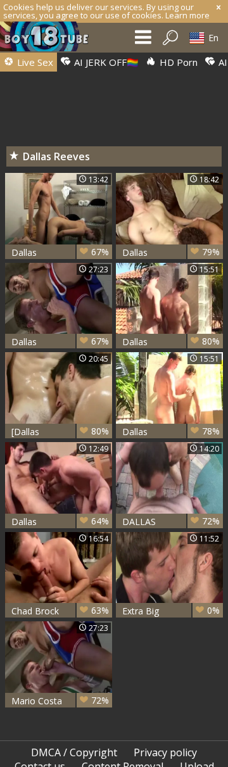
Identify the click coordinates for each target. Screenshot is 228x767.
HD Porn (177, 62)
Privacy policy (165, 752)
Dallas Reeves (60, 521)
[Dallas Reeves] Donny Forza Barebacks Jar (60, 431)
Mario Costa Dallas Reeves (60, 700)
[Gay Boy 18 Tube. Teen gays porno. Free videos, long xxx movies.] (50, 40)
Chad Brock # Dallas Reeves (60, 611)
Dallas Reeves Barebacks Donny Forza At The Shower (171, 341)
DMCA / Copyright (74, 752)
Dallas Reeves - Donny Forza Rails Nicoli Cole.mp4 (171, 252)
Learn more (187, 15)
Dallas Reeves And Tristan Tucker (60, 252)
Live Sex (34, 62)
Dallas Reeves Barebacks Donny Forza (171, 431)
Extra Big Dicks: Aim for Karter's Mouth (171, 611)
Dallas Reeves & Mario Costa (60, 341)
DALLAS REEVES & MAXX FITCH (171, 521)
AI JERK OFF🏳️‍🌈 (105, 62)
